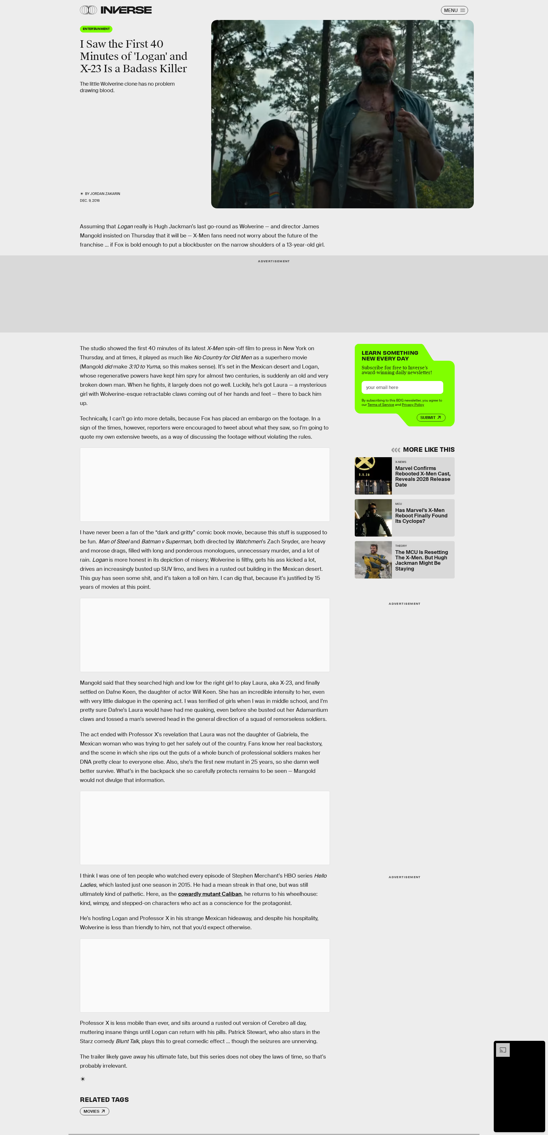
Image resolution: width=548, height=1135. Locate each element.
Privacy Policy (413, 404)
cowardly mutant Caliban (209, 894)
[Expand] (500, 1046)
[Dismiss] (538, 1046)
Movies (91, 1111)
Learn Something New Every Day (390, 355)
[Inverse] (126, 10)
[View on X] (205, 484)
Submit (428, 417)
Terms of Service (381, 404)
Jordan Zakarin (105, 193)
